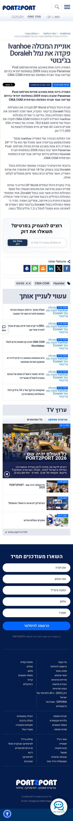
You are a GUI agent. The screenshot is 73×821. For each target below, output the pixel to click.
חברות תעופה (60, 716)
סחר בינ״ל (62, 739)
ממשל (63, 752)
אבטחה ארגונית (59, 757)
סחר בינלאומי (49, 33)
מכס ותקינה (61, 748)
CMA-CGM (42, 283)
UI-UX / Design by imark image (36, 801)
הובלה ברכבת (26, 720)
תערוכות (28, 761)
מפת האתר (61, 671)
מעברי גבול (27, 729)
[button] (7, 813)
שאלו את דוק (17, 242)
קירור (30, 680)
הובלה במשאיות (25, 716)
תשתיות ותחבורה (24, 725)
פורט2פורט (65, 33)
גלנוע (30, 671)
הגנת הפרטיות (60, 688)
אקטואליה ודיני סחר (57, 761)
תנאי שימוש (61, 675)
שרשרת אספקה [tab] (58, 419)
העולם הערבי (31, 33)
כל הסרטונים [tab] (35, 419)
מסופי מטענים (25, 675)
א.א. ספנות (23, 283)
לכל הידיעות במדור (17, 532)
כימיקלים (28, 684)
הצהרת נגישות (59, 684)
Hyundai (59, 283)
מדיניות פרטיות (59, 680)
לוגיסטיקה (27, 757)
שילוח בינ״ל (27, 739)
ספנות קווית (27, 662)
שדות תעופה (60, 729)
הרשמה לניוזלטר (36, 625)
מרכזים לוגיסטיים (24, 748)
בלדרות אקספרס (58, 720)
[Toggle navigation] (68, 6)
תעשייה (63, 744)
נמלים (30, 666)
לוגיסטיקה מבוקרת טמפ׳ (20, 744)
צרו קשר (62, 662)
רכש (30, 752)
